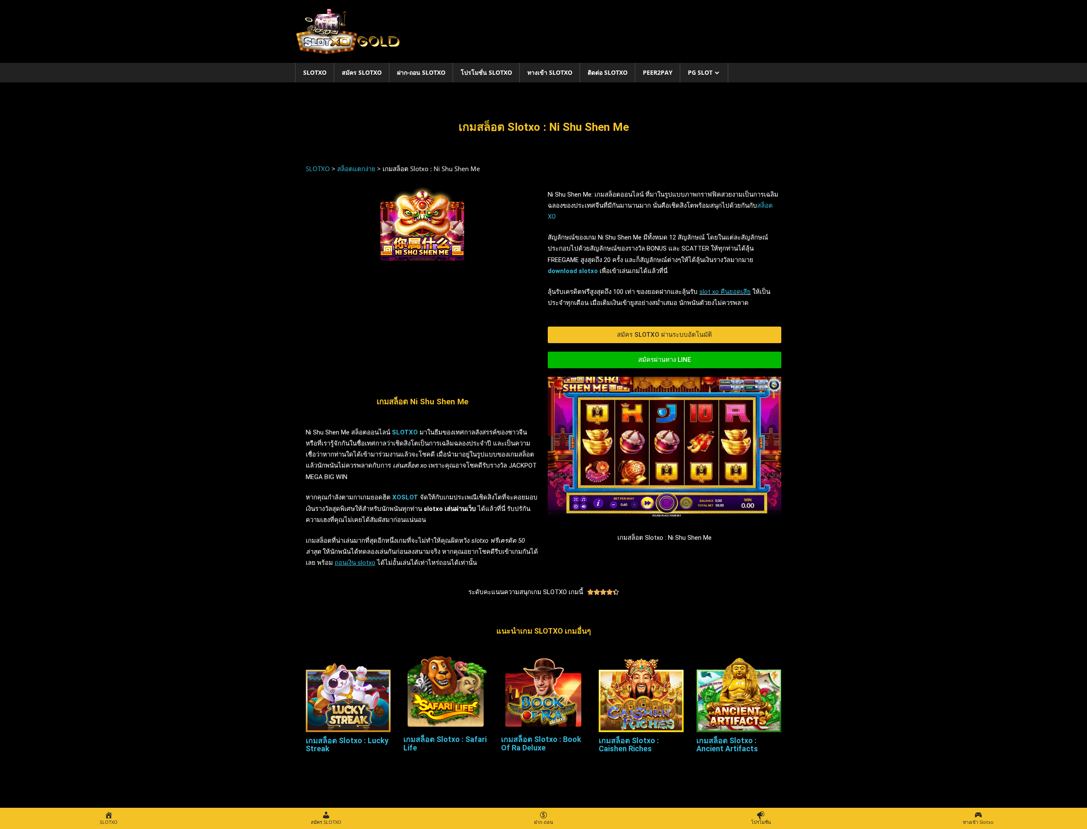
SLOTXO (315, 72)
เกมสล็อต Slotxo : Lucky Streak (347, 744)
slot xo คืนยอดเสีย (725, 292)
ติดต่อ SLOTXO (608, 72)
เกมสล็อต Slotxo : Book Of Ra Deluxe (541, 743)
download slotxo (573, 271)
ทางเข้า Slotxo (549, 72)
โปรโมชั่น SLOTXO (486, 72)
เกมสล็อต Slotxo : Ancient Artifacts (727, 744)
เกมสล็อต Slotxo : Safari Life (445, 743)
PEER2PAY (658, 72)
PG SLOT (700, 72)
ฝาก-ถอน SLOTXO (421, 72)
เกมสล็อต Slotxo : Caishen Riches (629, 744)
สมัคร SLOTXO (362, 72)
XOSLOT (405, 497)
